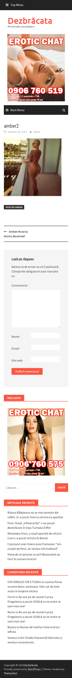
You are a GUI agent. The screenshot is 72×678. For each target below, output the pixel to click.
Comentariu (20, 285)
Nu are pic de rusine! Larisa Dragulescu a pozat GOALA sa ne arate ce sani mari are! (34, 601)
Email (16, 348)
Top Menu (16, 5)
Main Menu (17, 110)
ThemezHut (10, 673)
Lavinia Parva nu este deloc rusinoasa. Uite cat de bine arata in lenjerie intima (34, 586)
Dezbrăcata (30, 20)
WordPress (34, 669)
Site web (17, 360)
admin (36, 131)
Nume (16, 336)
